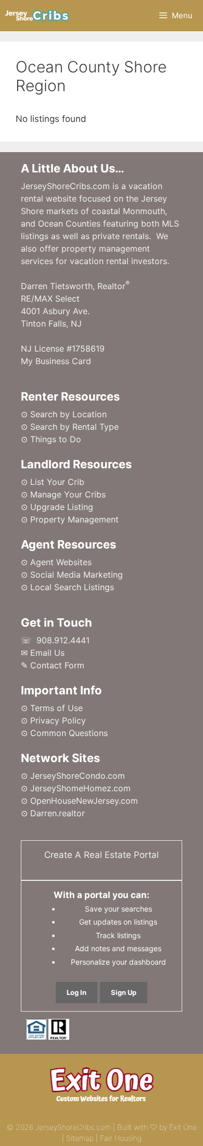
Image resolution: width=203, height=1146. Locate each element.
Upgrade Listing (61, 507)
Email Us (47, 652)
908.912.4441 (63, 640)
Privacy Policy (58, 720)
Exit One (183, 1127)
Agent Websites (61, 562)
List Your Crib (57, 482)
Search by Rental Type (74, 426)
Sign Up (123, 992)
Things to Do (55, 439)
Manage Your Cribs (68, 494)
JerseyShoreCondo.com (77, 775)
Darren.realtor (57, 813)
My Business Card (56, 361)
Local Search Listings (72, 587)
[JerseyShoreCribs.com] (37, 15)
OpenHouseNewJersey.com (84, 800)
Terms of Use (56, 708)
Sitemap (80, 1137)
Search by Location (68, 414)
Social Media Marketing (76, 574)
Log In (76, 992)
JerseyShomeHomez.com (80, 788)
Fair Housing (121, 1137)
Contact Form (57, 665)
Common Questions (69, 733)
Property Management (74, 519)
